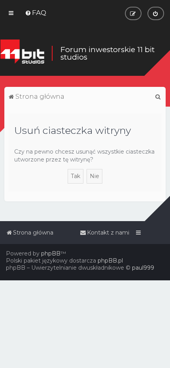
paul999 (143, 267)
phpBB (50, 253)
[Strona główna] (22, 53)
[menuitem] (35, 13)
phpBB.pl (110, 260)
